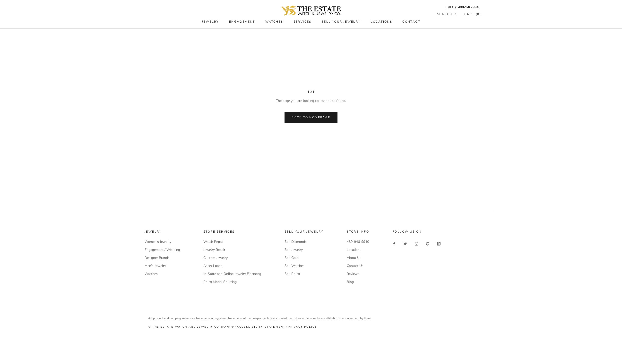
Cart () (472, 14)
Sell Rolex (292, 273)
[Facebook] (394, 243)
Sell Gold (292, 257)
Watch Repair (213, 241)
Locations (381, 22)
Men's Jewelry (155, 265)
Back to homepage (311, 117)
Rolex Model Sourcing (220, 282)
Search (445, 14)
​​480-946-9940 (469, 7)
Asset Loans (212, 265)
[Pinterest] (427, 243)
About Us (354, 257)
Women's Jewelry (158, 241)
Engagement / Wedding (162, 249)
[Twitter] (405, 243)
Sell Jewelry (294, 249)
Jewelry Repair (214, 249)
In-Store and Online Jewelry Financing (232, 273)
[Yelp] (439, 243)
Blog (350, 282)
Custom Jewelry (215, 257)
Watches (151, 273)
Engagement (242, 22)
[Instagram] (416, 243)
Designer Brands (157, 257)
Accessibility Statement (261, 327)
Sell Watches (294, 265)
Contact (411, 22)
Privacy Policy (302, 327)
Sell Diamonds (296, 241)
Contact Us (355, 265)
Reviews (353, 273)
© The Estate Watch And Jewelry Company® (191, 327)
